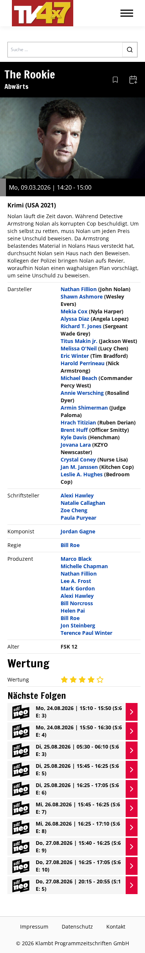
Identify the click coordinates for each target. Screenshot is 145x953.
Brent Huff (74, 429)
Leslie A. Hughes (82, 474)
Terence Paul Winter (86, 632)
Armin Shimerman (84, 407)
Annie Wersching (82, 392)
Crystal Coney (78, 459)
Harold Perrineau (82, 363)
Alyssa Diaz (75, 318)
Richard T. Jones (81, 326)
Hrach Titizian (78, 422)
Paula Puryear (78, 517)
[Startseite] (42, 13)
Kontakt (115, 926)
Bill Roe (70, 545)
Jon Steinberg (78, 625)
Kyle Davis (74, 437)
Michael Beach (79, 377)
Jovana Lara (76, 444)
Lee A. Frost (76, 580)
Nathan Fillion (79, 289)
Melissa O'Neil (79, 348)
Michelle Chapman (84, 566)
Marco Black (76, 558)
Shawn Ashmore (82, 296)
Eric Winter (75, 355)
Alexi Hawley (77, 495)
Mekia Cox (74, 311)
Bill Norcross (77, 603)
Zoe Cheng (74, 510)
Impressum (34, 926)
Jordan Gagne (78, 531)
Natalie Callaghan (83, 502)
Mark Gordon (78, 588)
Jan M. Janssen (79, 466)
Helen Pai (73, 610)
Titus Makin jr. (79, 340)
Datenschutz (77, 926)
